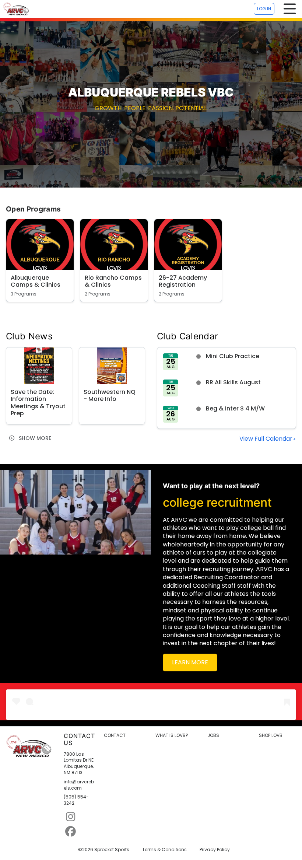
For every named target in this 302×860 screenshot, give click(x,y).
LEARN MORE (190, 662)
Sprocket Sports (111, 849)
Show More (34, 438)
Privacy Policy (215, 849)
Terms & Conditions (164, 849)
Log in (264, 9)
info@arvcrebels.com (79, 785)
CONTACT (115, 735)
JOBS (213, 735)
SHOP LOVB (270, 735)
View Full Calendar (265, 438)
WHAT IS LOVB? (171, 735)
